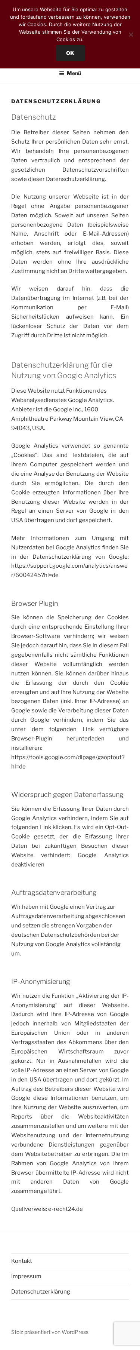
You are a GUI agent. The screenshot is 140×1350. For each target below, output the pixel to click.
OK (70, 53)
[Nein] (130, 34)
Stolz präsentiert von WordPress (49, 1332)
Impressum (26, 1276)
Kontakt (21, 1261)
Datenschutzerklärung (40, 1291)
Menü (74, 73)
